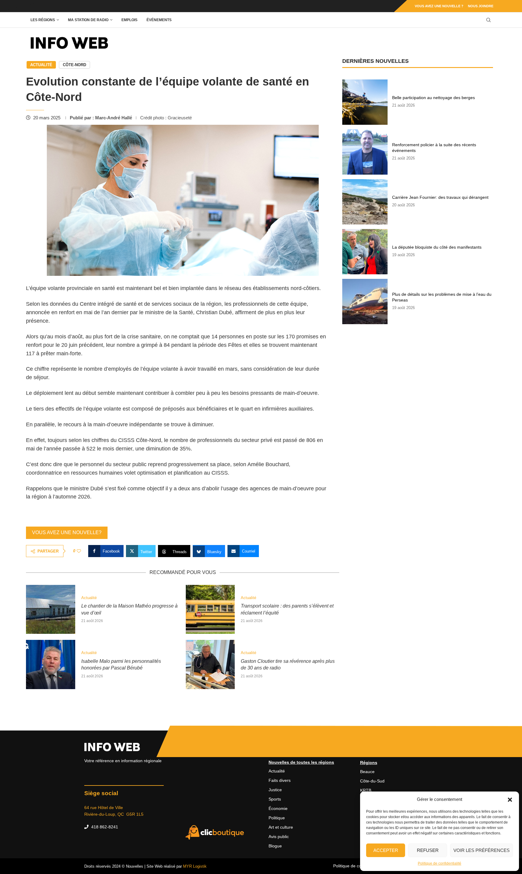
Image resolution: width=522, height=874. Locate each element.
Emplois (129, 20)
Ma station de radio (88, 20)
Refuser (428, 850)
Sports (275, 799)
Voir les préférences (481, 850)
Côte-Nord (74, 65)
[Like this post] (79, 551)
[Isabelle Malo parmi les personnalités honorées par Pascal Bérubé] (50, 664)
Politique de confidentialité (439, 863)
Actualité (41, 65)
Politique (277, 817)
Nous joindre (480, 6)
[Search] (488, 20)
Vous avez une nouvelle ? (439, 6)
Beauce (367, 771)
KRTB (365, 790)
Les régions (43, 20)
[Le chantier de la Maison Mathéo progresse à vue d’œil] (50, 609)
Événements (159, 20)
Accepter (385, 850)
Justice (275, 789)
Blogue (275, 845)
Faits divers (280, 780)
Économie (278, 808)
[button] (510, 799)
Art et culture (281, 827)
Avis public (279, 836)
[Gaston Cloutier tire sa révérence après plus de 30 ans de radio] (210, 664)
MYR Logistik (195, 866)
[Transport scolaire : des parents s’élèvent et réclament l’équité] (210, 609)
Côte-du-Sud (372, 781)
